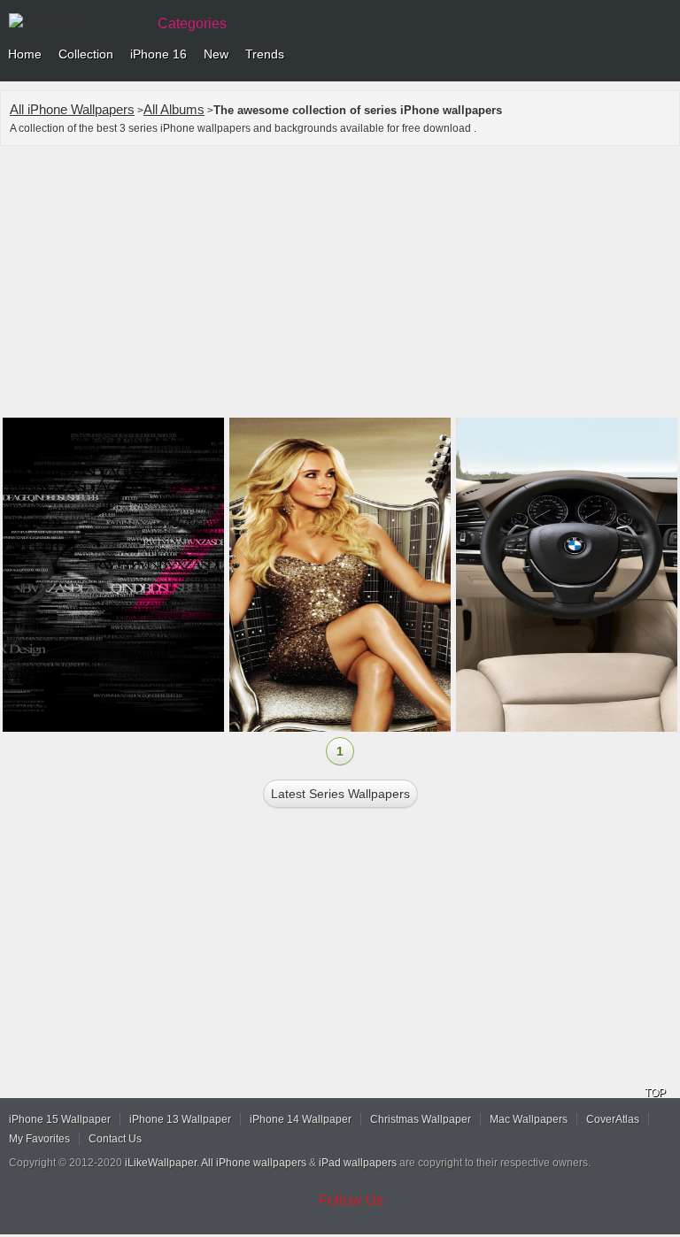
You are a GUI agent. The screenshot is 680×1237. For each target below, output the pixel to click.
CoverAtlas (612, 1119)
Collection (85, 54)
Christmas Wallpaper (420, 1119)
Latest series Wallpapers (340, 794)
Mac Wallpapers (529, 1119)
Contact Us (115, 1139)
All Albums (174, 109)
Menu (662, 55)
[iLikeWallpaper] (75, 21)
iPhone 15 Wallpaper (60, 1119)
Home (25, 54)
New (216, 54)
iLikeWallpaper (161, 1162)
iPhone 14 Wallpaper (301, 1119)
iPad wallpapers (358, 1162)
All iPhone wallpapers (253, 1162)
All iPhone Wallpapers (72, 109)
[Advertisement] (340, 284)
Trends (264, 54)
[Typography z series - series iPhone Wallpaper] (113, 575)
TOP (655, 1093)
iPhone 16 (158, 54)
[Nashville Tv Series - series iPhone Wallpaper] (340, 575)
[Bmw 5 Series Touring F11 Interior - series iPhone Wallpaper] (566, 575)
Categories (192, 23)
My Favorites (39, 1139)
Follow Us (351, 1200)
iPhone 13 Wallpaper (180, 1119)
